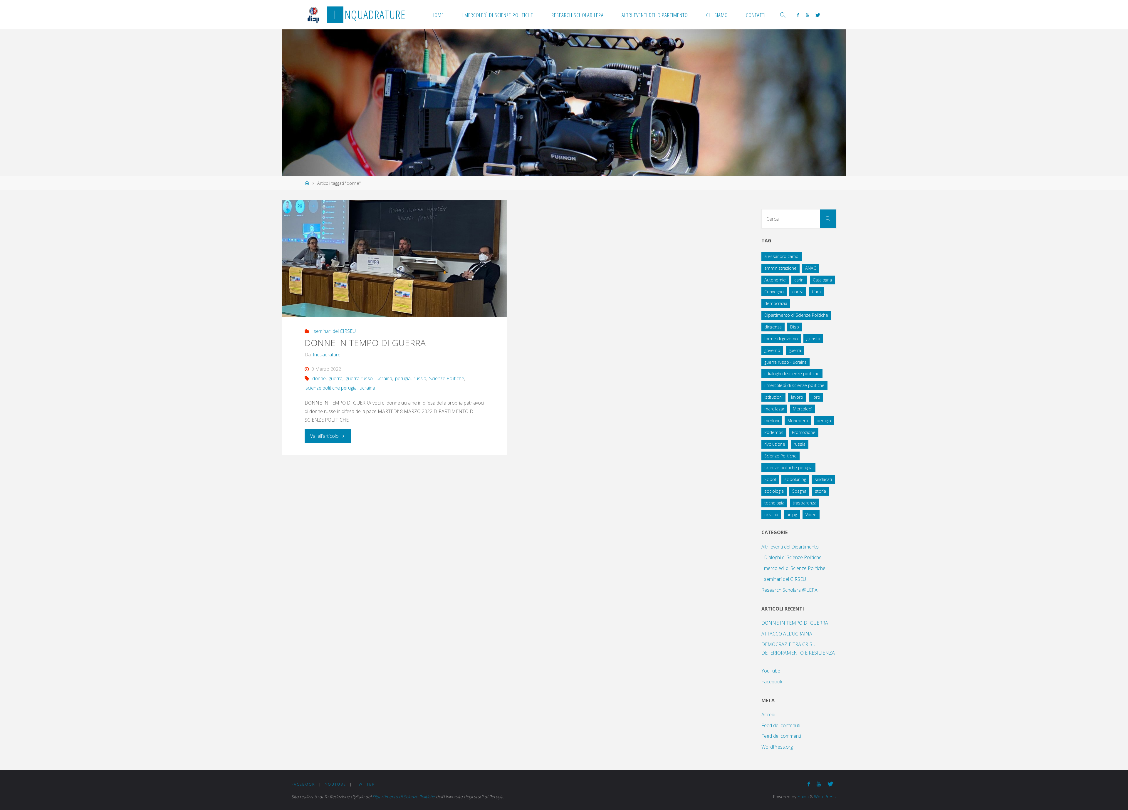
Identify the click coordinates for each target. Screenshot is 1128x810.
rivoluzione (774, 444)
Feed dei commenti (781, 736)
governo (772, 350)
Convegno (774, 291)
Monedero (798, 420)
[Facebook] (798, 15)
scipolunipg (795, 479)
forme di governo (781, 338)
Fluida (802, 796)
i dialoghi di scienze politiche (792, 373)
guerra (336, 378)
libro (816, 397)
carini (799, 280)
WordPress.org (777, 747)
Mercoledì (802, 409)
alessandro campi (781, 256)
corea (797, 291)
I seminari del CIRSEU (333, 331)
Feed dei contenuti (780, 725)
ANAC (810, 268)
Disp (794, 327)
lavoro (797, 397)
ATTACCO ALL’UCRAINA (786, 633)
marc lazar (774, 409)
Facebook (771, 681)
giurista (813, 338)
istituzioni (773, 397)
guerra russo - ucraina (369, 378)
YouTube (770, 671)
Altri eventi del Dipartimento (790, 547)
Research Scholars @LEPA (789, 590)
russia (420, 378)
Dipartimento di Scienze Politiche (796, 315)
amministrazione (780, 268)
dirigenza (773, 327)
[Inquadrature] (313, 14)
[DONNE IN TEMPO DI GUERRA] (394, 258)
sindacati (823, 479)
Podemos (773, 432)
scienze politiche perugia (331, 388)
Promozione (803, 432)
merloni (771, 420)
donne (319, 378)
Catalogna (822, 280)
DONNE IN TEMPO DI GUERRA (365, 343)
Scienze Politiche (446, 378)
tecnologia (774, 503)
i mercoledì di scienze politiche (794, 385)
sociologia (774, 491)
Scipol (770, 479)
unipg (792, 514)
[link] (783, 14)
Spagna (799, 491)
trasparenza (804, 503)
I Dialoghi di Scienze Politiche (791, 557)
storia (820, 491)
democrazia (775, 303)
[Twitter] (817, 15)
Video (811, 514)
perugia (403, 378)
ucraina (367, 388)
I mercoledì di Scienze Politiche (793, 568)
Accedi (768, 714)
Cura (816, 291)
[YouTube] (807, 15)
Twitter (365, 784)
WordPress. (825, 796)
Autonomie (775, 280)
